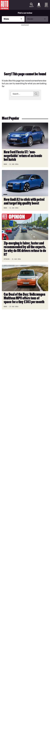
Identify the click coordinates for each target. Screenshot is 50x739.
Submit (36, 93)
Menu (46, 6)
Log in (39, 6)
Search (31, 6)
